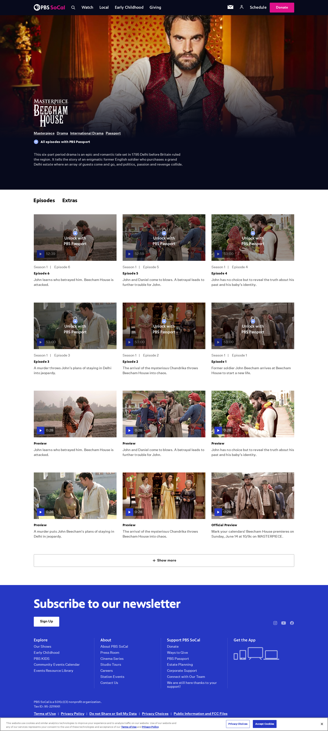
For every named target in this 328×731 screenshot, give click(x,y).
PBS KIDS (42, 659)
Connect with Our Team (186, 677)
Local (104, 7)
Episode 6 (42, 273)
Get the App (244, 640)
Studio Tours (110, 664)
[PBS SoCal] (49, 7)
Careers (106, 671)
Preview (40, 443)
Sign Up (46, 621)
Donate (282, 7)
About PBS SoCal (114, 646)
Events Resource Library (53, 671)
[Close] (322, 724)
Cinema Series (112, 659)
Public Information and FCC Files (201, 714)
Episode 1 (219, 362)
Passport (113, 133)
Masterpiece (44, 133)
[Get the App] (262, 654)
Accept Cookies (264, 723)
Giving (155, 7)
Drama (62, 133)
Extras (69, 200)
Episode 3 (41, 362)
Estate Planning (180, 664)
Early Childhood (129, 7)
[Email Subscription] (230, 7)
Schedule (258, 7)
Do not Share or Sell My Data (113, 714)
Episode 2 (130, 362)
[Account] (241, 7)
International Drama (86, 133)
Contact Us (109, 683)
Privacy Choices (155, 714)
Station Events (112, 677)
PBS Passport (178, 659)
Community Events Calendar (57, 664)
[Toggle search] (73, 7)
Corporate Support (182, 671)
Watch (87, 7)
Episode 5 (130, 273)
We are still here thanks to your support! (192, 684)
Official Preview (224, 525)
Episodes (44, 200)
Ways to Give (177, 653)
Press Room (109, 653)
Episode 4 (219, 273)
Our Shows (42, 646)
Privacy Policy (72, 714)
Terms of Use (45, 714)
